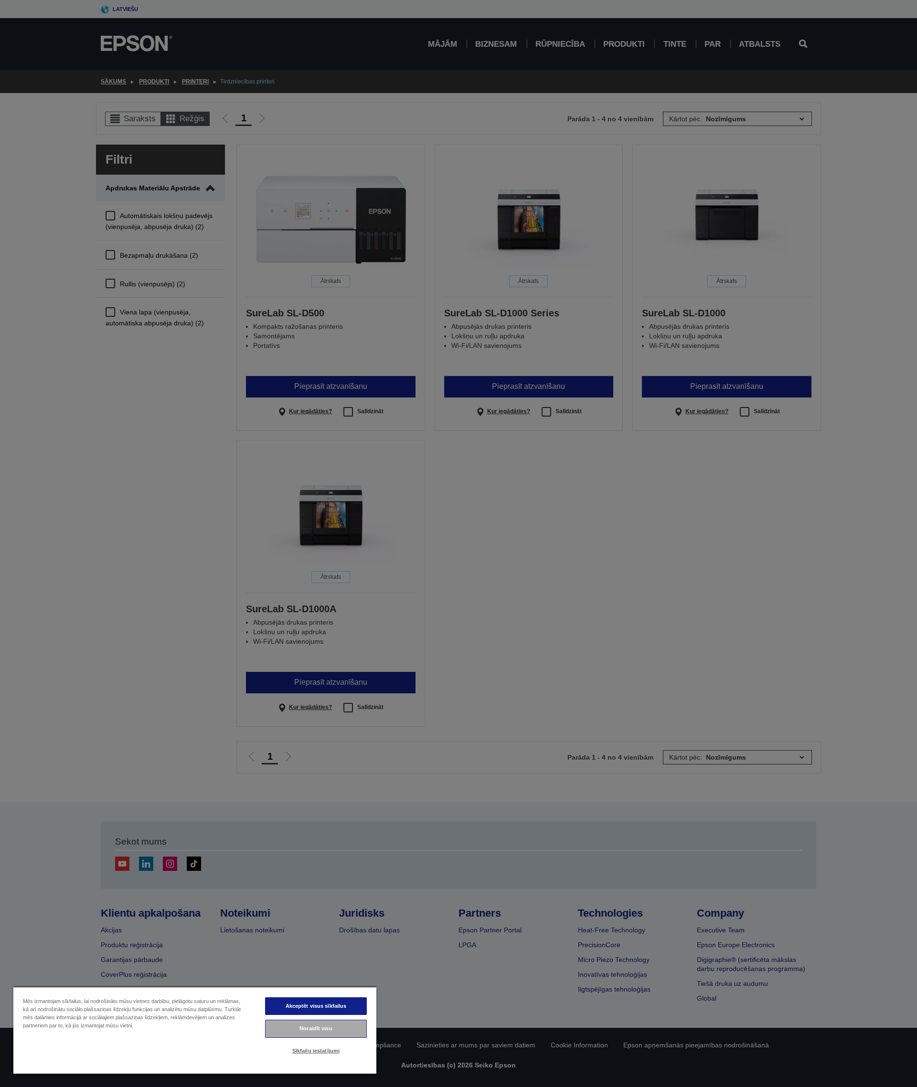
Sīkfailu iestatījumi (316, 1051)
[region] (194, 1030)
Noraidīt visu (315, 1028)
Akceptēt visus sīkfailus (316, 1006)
